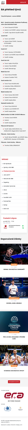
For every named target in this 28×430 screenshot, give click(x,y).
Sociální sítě (7, 197)
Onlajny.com (19, 425)
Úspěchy (6, 182)
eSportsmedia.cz (5, 422)
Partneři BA (7, 201)
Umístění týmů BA (9, 186)
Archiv (6, 194)
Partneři (13, 425)
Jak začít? (7, 175)
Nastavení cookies (5, 425)
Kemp (5, 205)
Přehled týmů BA (9, 171)
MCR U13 (6, 209)
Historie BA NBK (8, 178)
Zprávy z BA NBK (9, 167)
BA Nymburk (7, 164)
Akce (5, 190)
